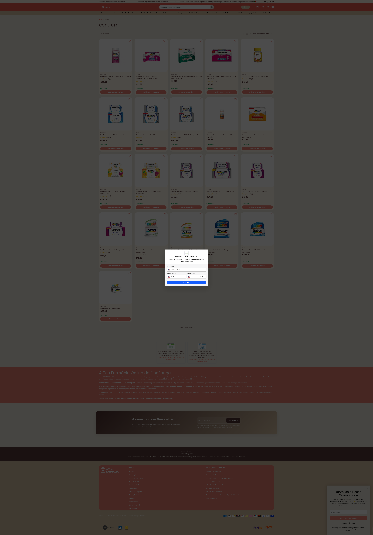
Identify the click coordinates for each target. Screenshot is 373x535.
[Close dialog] (206, 251)
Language (172, 273)
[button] (186, 270)
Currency (192, 273)
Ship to (171, 266)
